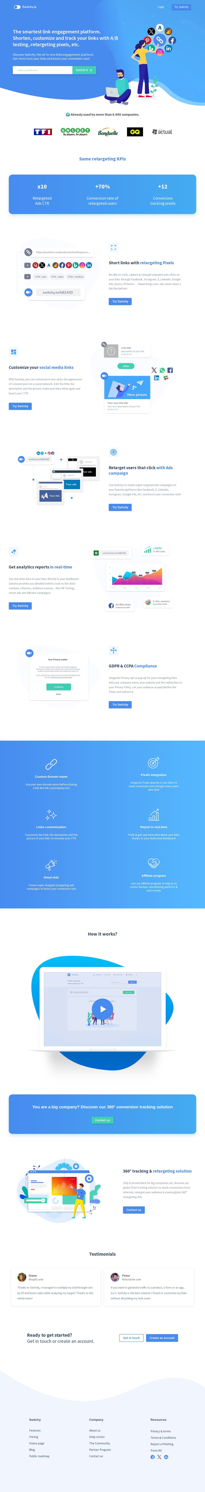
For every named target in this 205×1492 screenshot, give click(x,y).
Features (35, 1430)
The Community (99, 1443)
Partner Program (100, 1450)
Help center (97, 1437)
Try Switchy (181, 7)
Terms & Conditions (163, 1438)
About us (94, 1430)
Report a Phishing (162, 1444)
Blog (32, 1450)
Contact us (96, 1456)
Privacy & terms (161, 1431)
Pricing (33, 1437)
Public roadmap (39, 1456)
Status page (36, 1443)
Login (161, 7)
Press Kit (156, 1450)
